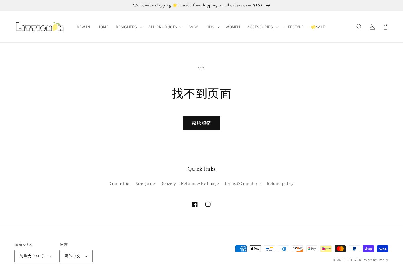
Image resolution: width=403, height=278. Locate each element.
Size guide (145, 183)
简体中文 (72, 256)
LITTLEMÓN (353, 260)
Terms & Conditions (243, 183)
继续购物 (201, 123)
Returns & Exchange (200, 183)
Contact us (120, 183)
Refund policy (280, 183)
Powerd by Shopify (375, 260)
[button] (128, 27)
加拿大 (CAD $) (32, 256)
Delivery (168, 183)
